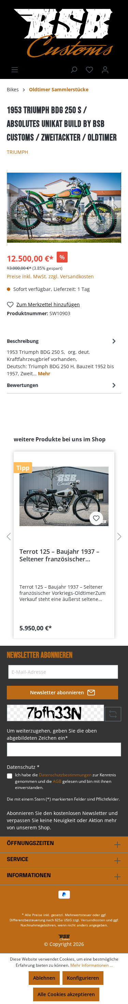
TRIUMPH (17, 152)
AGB (57, 781)
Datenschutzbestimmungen (65, 775)
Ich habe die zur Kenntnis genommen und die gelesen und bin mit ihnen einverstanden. (65, 781)
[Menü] (15, 69)
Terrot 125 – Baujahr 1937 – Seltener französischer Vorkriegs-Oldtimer (59, 555)
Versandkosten (93, 920)
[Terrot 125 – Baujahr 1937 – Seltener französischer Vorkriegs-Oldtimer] (64, 496)
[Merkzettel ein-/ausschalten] (96, 518)
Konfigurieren (83, 978)
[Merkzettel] (89, 69)
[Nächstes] (116, 208)
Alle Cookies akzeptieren (66, 994)
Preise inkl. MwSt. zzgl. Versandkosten (50, 276)
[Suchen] (74, 69)
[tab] (62, 357)
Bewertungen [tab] (22, 385)
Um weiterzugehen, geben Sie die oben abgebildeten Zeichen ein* (52, 734)
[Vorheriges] (12, 208)
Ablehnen (44, 978)
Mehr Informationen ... (91, 965)
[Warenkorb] (117, 67)
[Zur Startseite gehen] (64, 33)
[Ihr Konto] (105, 69)
